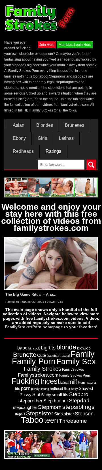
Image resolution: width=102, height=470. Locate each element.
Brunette (24, 354)
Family (83, 354)
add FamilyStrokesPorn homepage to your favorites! (51, 324)
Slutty (46, 395)
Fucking (25, 381)
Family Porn (34, 361)
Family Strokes (42, 369)
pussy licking (40, 388)
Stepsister (39, 413)
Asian (18, 125)
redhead (56, 389)
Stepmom (49, 407)
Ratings (53, 151)
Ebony (19, 138)
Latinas (66, 138)
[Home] (40, 18)
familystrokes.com (75, 105)
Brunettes (74, 125)
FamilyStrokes (73, 370)
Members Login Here (75, 45)
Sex (67, 389)
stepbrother (30, 401)
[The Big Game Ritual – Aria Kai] (51, 263)
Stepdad (79, 401)
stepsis (19, 414)
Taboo (32, 419)
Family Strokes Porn (74, 375)
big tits (48, 348)
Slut (36, 394)
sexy (74, 388)
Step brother (55, 400)
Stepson (84, 414)
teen (51, 420)
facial (65, 355)
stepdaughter (25, 407)
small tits (60, 394)
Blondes (44, 125)
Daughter (53, 355)
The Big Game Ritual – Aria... (30, 294)
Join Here (46, 45)
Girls (42, 138)
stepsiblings (78, 407)
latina (63, 382)
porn (25, 388)
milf (72, 381)
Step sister (64, 414)
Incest (50, 381)
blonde (66, 347)
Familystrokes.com (38, 375)
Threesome (73, 421)
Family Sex (76, 361)
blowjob (84, 348)
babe (22, 347)
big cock (34, 348)
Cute (41, 355)
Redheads (23, 151)
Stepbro (78, 394)
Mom (81, 382)
